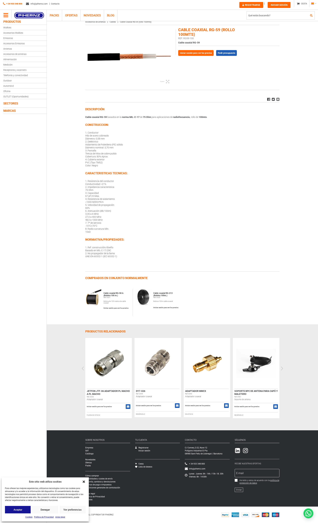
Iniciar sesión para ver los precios (196, 53)
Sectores (10, 103)
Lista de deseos (145, 467)
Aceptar (18, 509)
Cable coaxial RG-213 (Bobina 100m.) (163, 294)
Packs (88, 465)
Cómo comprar (92, 476)
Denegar (45, 509)
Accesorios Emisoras (14, 43)
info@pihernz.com (39, 3)
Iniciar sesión (279, 5)
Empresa (89, 448)
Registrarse (252, 5)
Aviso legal (60, 517)
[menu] (6, 15)
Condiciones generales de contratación (102, 488)
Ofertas (71, 15)
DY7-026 (140, 391)
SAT (87, 451)
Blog (110, 15)
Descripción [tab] (95, 109)
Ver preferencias (72, 509)
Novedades (92, 15)
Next (281, 368)
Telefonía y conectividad (15, 75)
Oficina (6, 91)
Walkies (7, 27)
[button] (83, 481)
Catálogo (89, 454)
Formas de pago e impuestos (98, 485)
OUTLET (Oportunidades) (16, 96)
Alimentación (10, 59)
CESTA (304, 3)
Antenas (7, 48)
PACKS (54, 15)
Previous (82, 368)
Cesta (141, 464)
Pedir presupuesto (226, 53)
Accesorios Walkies (13, 33)
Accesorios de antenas (14, 54)
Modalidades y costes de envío (99, 479)
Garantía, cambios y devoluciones (100, 482)
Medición (8, 64)
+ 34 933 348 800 (14, 3)
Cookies (28, 517)
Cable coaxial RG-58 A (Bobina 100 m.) (113, 294)
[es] (313, 3)
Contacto (55, 3)
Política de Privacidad (44, 517)
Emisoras (8, 38)
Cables (113, 22)
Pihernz (29, 15)
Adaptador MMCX (195, 391)
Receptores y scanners (14, 70)
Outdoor (7, 80)
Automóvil (8, 86)
